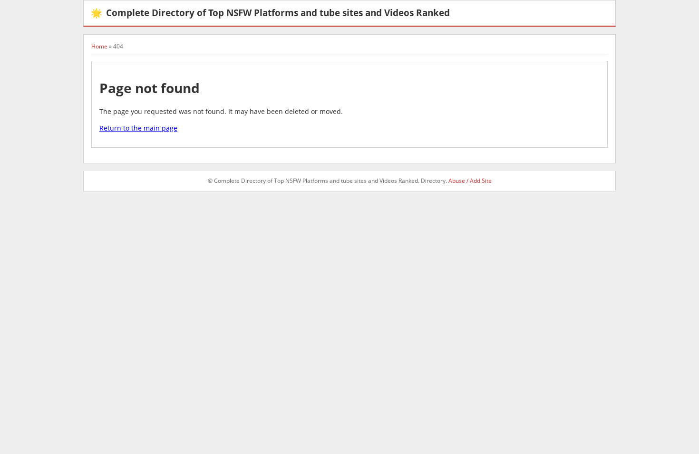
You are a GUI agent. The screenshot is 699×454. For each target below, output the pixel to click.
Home (99, 46)
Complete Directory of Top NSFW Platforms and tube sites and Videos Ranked (270, 12)
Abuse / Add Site (470, 181)
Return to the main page (138, 127)
